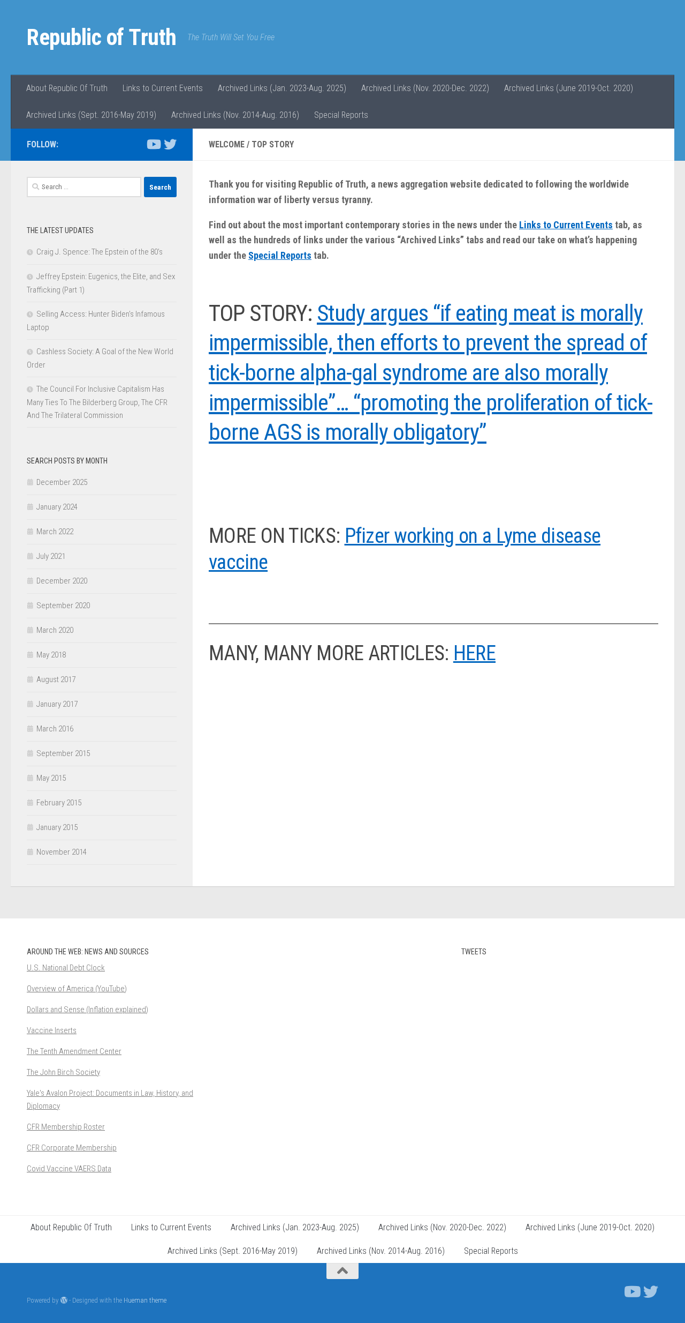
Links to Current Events (163, 88)
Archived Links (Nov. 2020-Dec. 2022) (425, 88)
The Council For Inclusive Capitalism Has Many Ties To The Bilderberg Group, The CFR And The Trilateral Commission (97, 402)
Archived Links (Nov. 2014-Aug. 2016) (235, 115)
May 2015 (51, 778)
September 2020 (63, 605)
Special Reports (341, 115)
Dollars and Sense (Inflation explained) (87, 1009)
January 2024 (57, 507)
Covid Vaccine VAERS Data (69, 1168)
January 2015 (57, 827)
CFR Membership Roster (66, 1127)
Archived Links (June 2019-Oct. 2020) (568, 88)
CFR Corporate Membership (72, 1148)
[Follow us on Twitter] (170, 144)
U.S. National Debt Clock (66, 968)
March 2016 (54, 729)
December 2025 (61, 482)
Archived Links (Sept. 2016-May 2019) (91, 115)
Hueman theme (145, 1300)
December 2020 (61, 581)
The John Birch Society (63, 1072)
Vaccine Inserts (52, 1030)
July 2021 (50, 556)
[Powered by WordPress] (63, 1300)
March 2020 (54, 630)
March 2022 (54, 531)
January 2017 (57, 704)
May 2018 (51, 655)
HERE (474, 653)
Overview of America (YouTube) (77, 988)
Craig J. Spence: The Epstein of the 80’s (99, 252)
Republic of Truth (102, 37)
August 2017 (55, 679)
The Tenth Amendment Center (74, 1051)
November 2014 (61, 852)
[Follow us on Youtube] (153, 144)
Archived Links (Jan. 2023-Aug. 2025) (282, 88)
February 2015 (58, 803)
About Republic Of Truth (67, 88)
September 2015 (63, 753)
